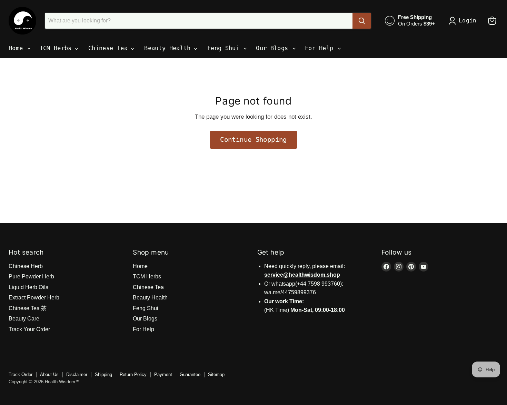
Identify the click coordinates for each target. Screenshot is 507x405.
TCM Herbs (57, 48)
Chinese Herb (26, 266)
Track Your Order (29, 329)
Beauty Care (24, 319)
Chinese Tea (109, 48)
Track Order (20, 374)
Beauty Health (169, 48)
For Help (321, 48)
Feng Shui (225, 48)
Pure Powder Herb (31, 276)
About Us (49, 374)
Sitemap (216, 374)
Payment (163, 374)
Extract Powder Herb (34, 297)
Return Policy (133, 374)
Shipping (103, 374)
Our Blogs (273, 48)
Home (18, 48)
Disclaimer (76, 374)
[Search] (361, 21)
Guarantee (190, 374)
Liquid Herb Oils (28, 287)
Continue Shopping (253, 140)
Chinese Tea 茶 (28, 308)
